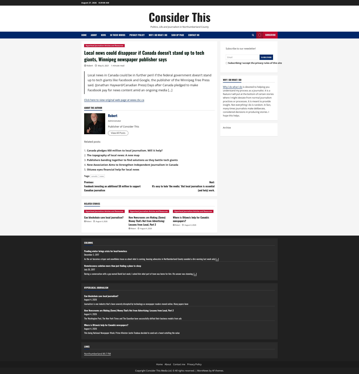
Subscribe (270, 35)
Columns (88, 242)
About (94, 35)
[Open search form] (253, 35)
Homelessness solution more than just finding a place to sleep (112, 265)
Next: (183, 186)
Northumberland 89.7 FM (97, 353)
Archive (227, 127)
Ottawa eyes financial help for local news (113, 169)
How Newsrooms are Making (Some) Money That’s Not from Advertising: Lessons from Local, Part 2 (147, 221)
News (103, 35)
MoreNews (203, 370)
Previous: (112, 186)
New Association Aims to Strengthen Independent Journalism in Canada (132, 164)
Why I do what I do (158, 35)
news (102, 176)
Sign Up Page (177, 35)
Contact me (193, 35)
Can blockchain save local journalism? (104, 217)
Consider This (179, 17)
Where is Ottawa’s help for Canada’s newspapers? (191, 219)
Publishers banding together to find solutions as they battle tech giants (132, 160)
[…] (217, 259)
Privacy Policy (137, 35)
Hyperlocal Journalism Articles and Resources (104, 45)
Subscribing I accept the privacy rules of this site (250, 63)
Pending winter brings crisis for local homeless (105, 251)
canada (94, 176)
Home (84, 35)
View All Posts (118, 133)
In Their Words (117, 35)
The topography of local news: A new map (113, 155)
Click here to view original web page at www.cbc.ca (114, 100)
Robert (90, 65)
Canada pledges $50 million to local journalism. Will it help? (125, 150)
